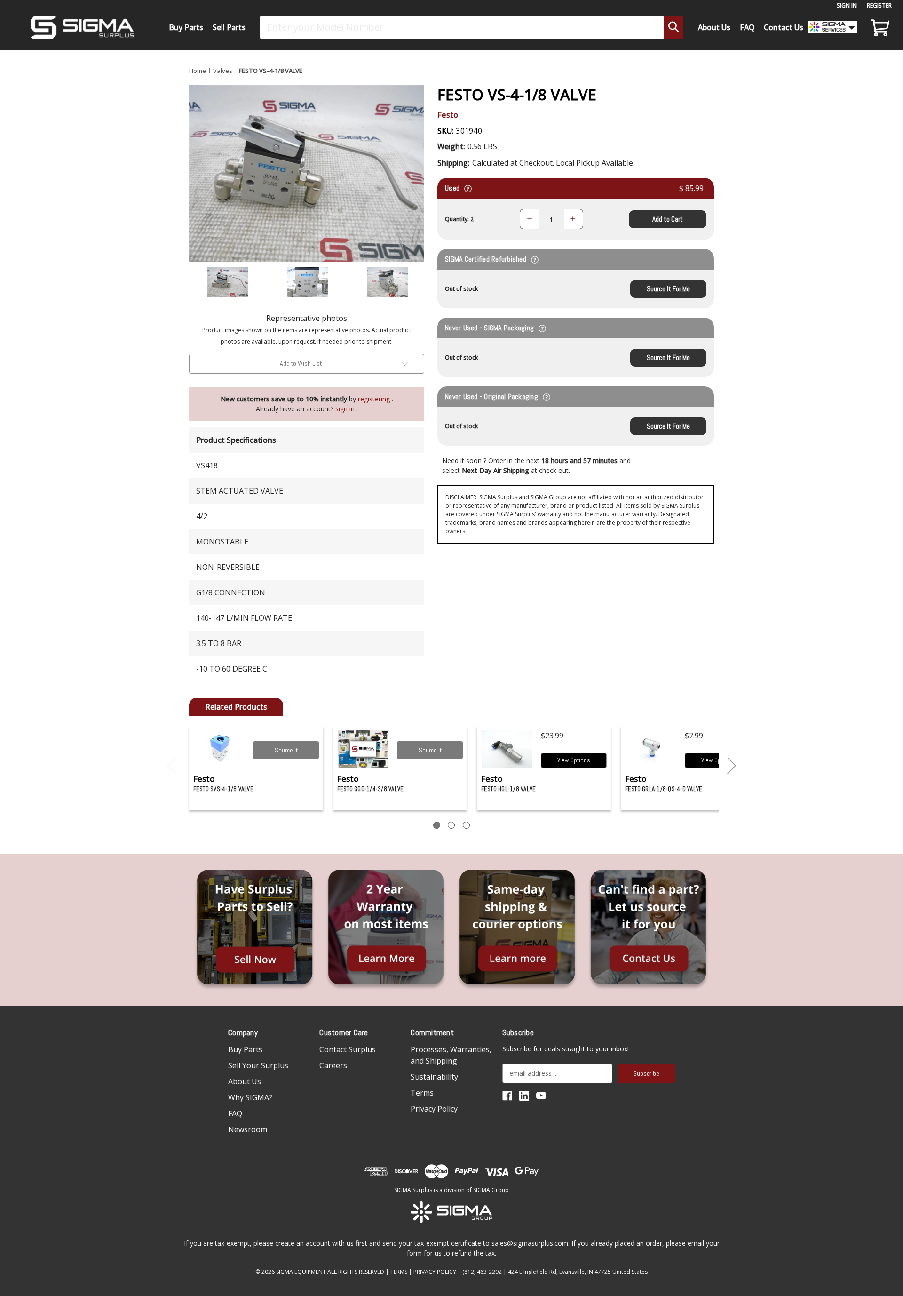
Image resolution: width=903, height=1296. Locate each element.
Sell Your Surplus (258, 1065)
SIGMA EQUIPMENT (301, 1272)
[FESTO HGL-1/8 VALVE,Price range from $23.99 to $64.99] (507, 749)
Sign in (847, 5)
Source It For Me (668, 288)
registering (375, 398)
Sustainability (434, 1077)
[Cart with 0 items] (878, 27)
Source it (286, 750)
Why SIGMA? (250, 1097)
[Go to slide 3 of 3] (171, 766)
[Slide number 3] (466, 825)
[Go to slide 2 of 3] (731, 766)
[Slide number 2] (451, 825)
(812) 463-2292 (482, 1272)
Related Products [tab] (236, 707)
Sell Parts (229, 27)
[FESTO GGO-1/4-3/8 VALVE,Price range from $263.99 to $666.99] (363, 749)
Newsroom (247, 1129)
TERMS (398, 1272)
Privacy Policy (434, 1109)
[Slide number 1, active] (436, 825)
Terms (422, 1093)
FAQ (747, 27)
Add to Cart (667, 219)
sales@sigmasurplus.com (529, 1243)
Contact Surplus (347, 1049)
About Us (714, 27)
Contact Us (783, 27)
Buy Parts (186, 27)
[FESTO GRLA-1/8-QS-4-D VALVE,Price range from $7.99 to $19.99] (651, 749)
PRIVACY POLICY (434, 1272)
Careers (333, 1065)
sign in (345, 408)
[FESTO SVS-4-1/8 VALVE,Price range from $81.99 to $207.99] (219, 749)
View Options (573, 760)
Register (879, 5)
